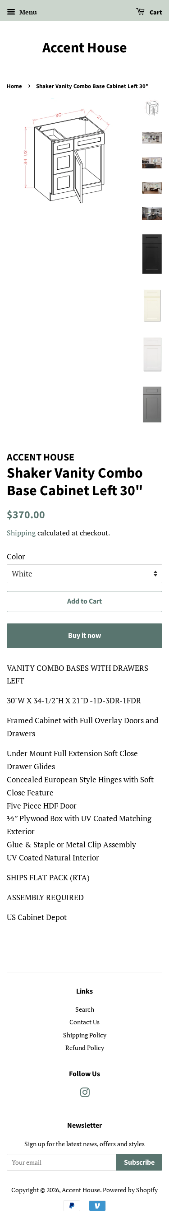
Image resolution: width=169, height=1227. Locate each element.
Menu (27, 12)
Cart (155, 12)
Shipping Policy (84, 1035)
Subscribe (139, 1162)
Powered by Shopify (130, 1189)
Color (16, 556)
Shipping (21, 533)
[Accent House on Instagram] (85, 1094)
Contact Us (84, 1022)
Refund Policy (84, 1047)
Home (14, 86)
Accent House (84, 47)
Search (84, 1009)
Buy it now (84, 636)
